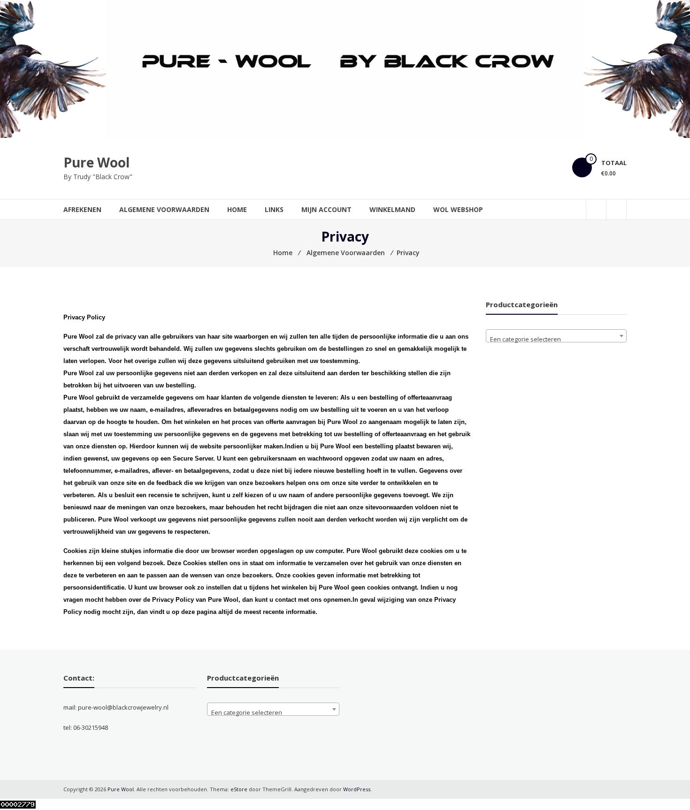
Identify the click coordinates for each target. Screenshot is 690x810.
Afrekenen (82, 209)
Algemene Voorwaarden (164, 209)
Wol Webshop (458, 209)
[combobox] (556, 335)
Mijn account (326, 209)
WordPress (356, 789)
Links (274, 209)
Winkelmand (392, 209)
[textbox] (556, 339)
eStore (238, 789)
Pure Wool (96, 162)
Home (237, 209)
